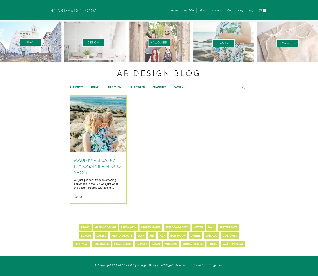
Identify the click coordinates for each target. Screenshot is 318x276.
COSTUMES (230, 235)
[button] (262, 10)
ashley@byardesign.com (207, 265)
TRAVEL (95, 87)
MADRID (101, 235)
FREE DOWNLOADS (177, 227)
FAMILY (178, 87)
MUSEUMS (171, 244)
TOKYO (213, 244)
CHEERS (195, 235)
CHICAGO (212, 235)
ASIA (162, 235)
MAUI (211, 227)
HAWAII (198, 227)
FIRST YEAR (82, 244)
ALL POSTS (76, 87)
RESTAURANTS (228, 227)
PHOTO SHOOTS (122, 235)
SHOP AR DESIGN (193, 244)
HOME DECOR (123, 244)
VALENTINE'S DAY (233, 244)
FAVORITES (159, 87)
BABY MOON (178, 235)
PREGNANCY (128, 227)
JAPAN (156, 244)
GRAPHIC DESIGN (105, 227)
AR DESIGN (114, 87)
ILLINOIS (142, 244)
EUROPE (86, 235)
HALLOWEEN (137, 87)
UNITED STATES (150, 227)
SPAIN (140, 235)
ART (152, 235)
